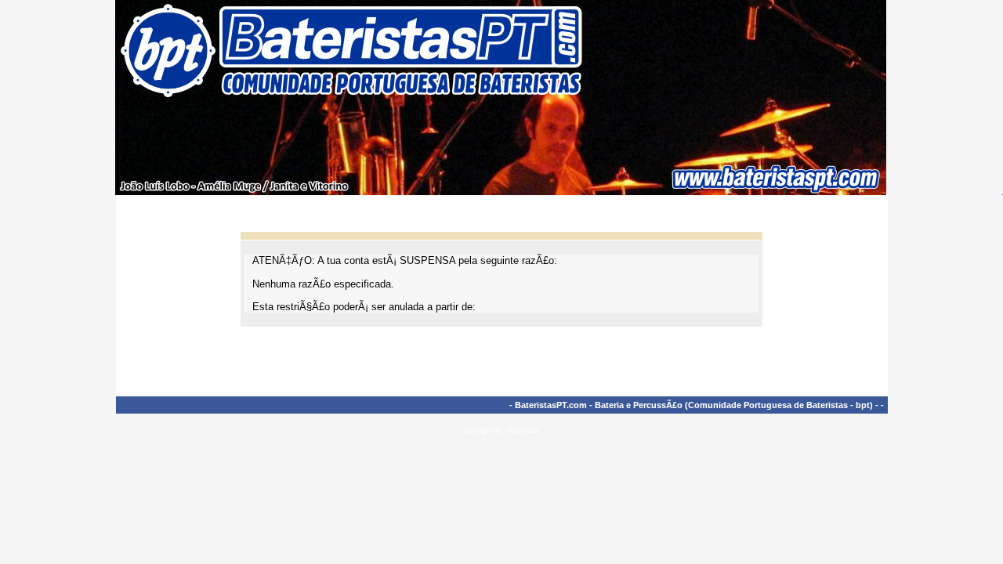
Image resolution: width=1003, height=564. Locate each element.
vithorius (523, 430)
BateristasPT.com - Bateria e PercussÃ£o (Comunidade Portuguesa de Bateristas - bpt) (694, 405)
